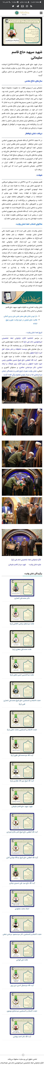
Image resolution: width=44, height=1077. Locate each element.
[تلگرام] (18, 6)
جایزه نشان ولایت (35, 564)
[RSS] (31, 6)
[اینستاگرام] (27, 6)
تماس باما (5, 2)
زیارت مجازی (23, 2)
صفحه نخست (35, 2)
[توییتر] (13, 6)
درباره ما (14, 2)
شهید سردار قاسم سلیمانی (17, 564)
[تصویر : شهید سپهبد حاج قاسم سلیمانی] (22, 45)
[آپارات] (22, 6)
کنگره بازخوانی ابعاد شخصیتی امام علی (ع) (26, 559)
